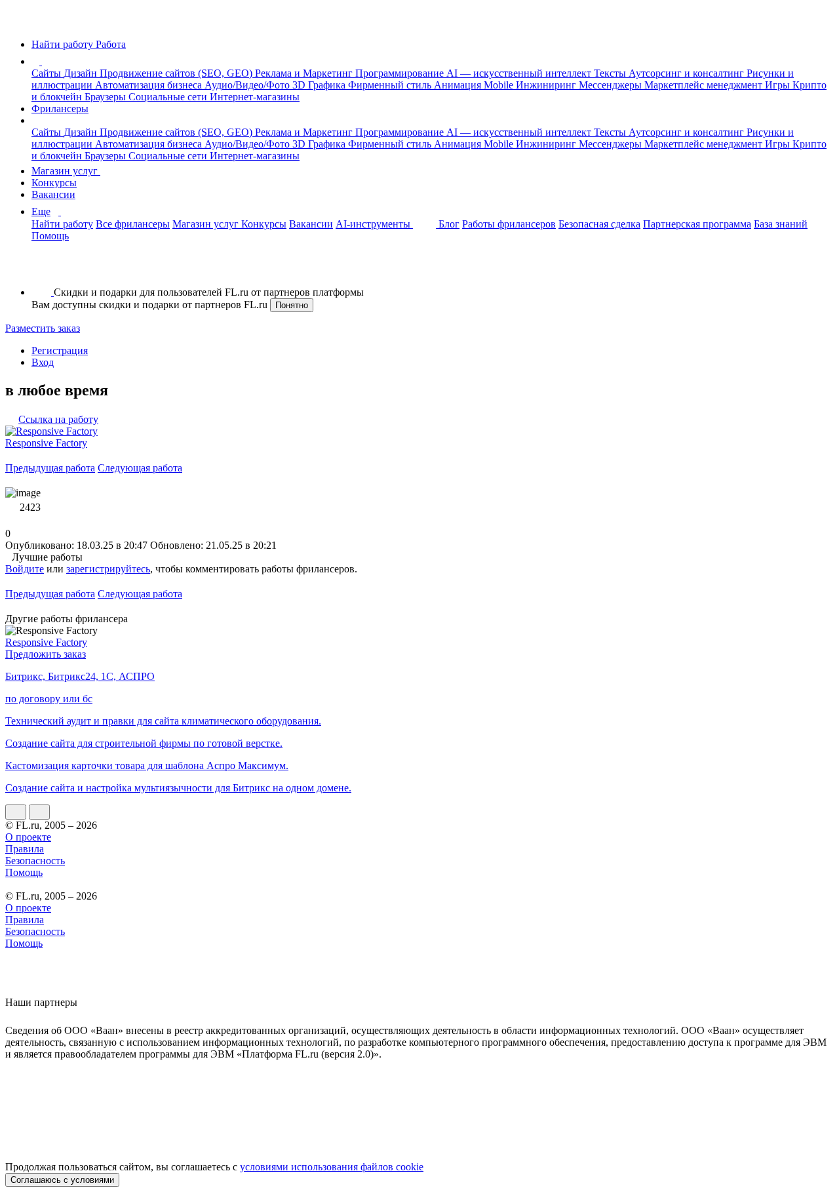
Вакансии (53, 194)
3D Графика (320, 84)
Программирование (400, 73)
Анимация (459, 84)
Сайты (47, 73)
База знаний (781, 223)
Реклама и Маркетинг (305, 73)
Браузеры (106, 96)
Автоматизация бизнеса (150, 84)
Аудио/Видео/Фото (248, 84)
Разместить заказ (42, 328)
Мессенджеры (611, 84)
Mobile (500, 84)
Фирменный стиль (391, 84)
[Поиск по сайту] (41, 269)
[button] (43, 61)
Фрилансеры (59, 108)
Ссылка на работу (58, 419)
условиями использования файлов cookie (331, 1166)
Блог (449, 223)
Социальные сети (169, 96)
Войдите (24, 568)
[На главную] (17, 22)
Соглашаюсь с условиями (62, 1180)
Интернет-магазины (255, 96)
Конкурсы (54, 182)
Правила (24, 848)
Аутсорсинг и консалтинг (688, 73)
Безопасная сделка (599, 223)
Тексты (611, 73)
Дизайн (82, 73)
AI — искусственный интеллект (520, 73)
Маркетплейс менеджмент (704, 84)
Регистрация (59, 350)
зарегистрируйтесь (108, 568)
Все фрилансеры (133, 223)
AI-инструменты (374, 223)
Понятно (291, 305)
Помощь (50, 235)
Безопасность (35, 860)
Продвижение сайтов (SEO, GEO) (177, 73)
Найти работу (62, 223)
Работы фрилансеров (509, 223)
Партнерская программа (697, 223)
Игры (778, 84)
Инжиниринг (547, 84)
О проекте (28, 837)
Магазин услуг (65, 170)
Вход (42, 362)
